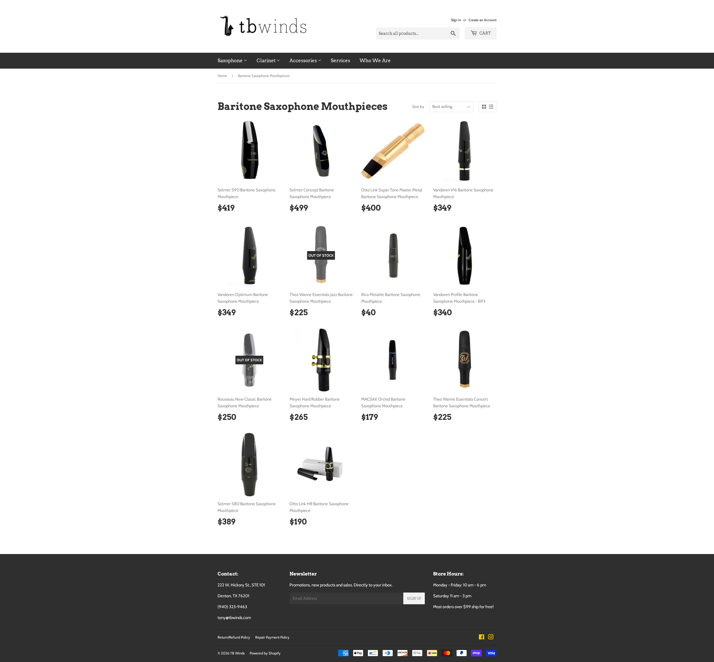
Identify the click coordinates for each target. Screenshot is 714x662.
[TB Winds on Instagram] (491, 637)
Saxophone (231, 60)
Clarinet (267, 60)
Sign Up (414, 598)
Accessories (304, 60)
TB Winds (237, 653)
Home (222, 75)
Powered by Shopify (265, 653)
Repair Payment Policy (272, 637)
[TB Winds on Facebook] (481, 637)
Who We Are (375, 60)
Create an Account (482, 20)
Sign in (456, 20)
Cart (485, 33)
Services (340, 60)
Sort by (418, 106)
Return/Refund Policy (234, 637)
